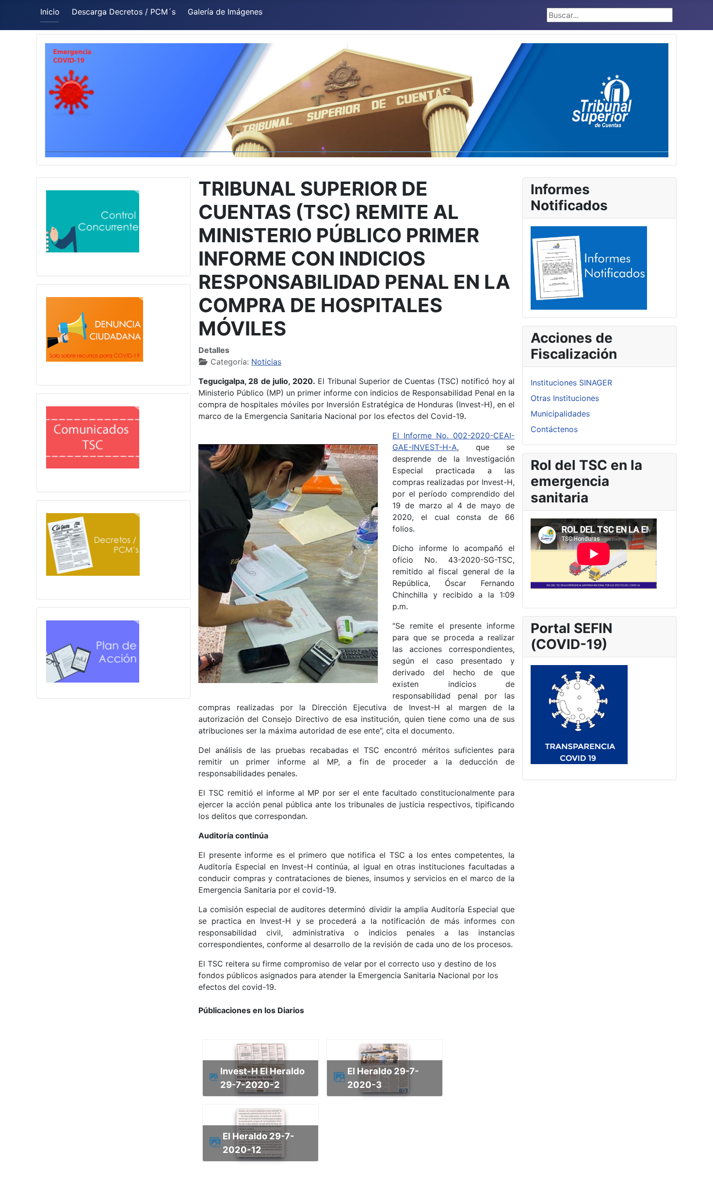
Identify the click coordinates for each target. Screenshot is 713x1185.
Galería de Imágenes (225, 12)
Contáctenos (554, 429)
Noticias (266, 362)
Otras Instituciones (565, 398)
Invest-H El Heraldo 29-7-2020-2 (262, 1078)
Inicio (50, 12)
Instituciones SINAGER (571, 382)
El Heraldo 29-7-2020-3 (383, 1078)
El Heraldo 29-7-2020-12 (258, 1143)
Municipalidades (560, 413)
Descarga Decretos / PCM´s (124, 12)
